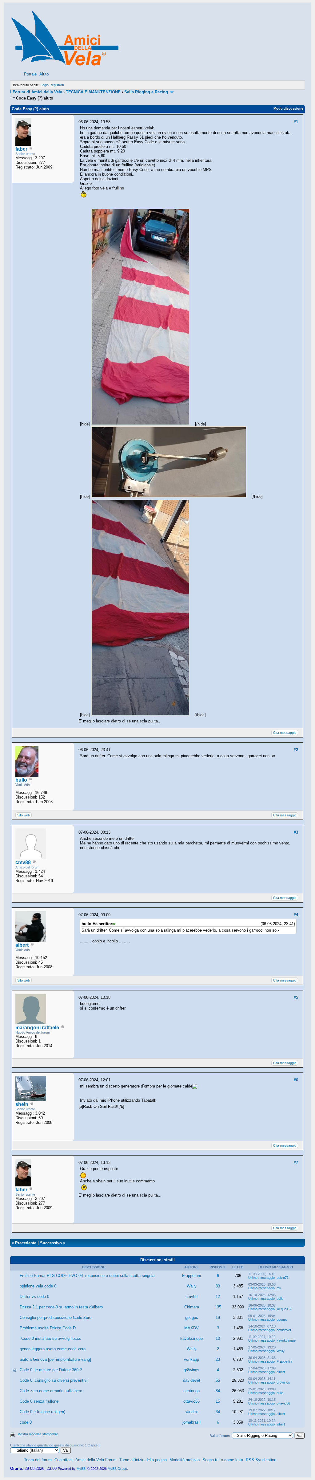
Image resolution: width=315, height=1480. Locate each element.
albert (22, 945)
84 (218, 1391)
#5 (296, 997)
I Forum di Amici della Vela (36, 92)
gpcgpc (191, 1317)
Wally (192, 1286)
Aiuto (44, 74)
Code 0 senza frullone (39, 1401)
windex (191, 1411)
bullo (21, 780)
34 (218, 1411)
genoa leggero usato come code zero (53, 1349)
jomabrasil (191, 1422)
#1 (296, 122)
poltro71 (283, 1277)
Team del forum (38, 1460)
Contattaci (63, 1460)
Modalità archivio (184, 1460)
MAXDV (191, 1328)
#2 (296, 749)
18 (218, 1317)
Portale (30, 74)
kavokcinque (191, 1338)
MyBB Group (117, 1468)
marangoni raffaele (37, 1027)
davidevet (284, 1330)
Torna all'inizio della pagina (143, 1460)
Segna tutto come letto (222, 1460)
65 (218, 1380)
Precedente (25, 1243)
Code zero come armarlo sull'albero (51, 1391)
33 (218, 1286)
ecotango (191, 1391)
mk (279, 1288)
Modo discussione (288, 108)
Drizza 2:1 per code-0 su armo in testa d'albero (61, 1307)
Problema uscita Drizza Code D (48, 1328)
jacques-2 (284, 1309)
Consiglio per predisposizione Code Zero (55, 1317)
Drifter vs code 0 (34, 1296)
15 (218, 1401)
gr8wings (191, 1370)
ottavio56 (191, 1401)
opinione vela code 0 (38, 1286)
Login (45, 85)
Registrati (57, 85)
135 (218, 1307)
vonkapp (191, 1359)
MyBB (81, 1468)
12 (218, 1296)
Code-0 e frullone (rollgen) (42, 1411)
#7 (296, 1162)
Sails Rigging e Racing (146, 92)
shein (21, 1104)
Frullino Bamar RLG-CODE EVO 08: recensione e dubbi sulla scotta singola (87, 1275)
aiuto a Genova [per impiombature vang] (55, 1359)
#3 (296, 832)
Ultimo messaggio (261, 1277)
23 (218, 1359)
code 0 (26, 1422)
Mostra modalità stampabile (38, 1434)
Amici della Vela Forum (96, 1460)
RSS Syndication (261, 1460)
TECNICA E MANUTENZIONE (93, 92)
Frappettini (191, 1275)
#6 (296, 1080)
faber (21, 149)
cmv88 (23, 862)
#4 (296, 915)
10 (218, 1338)
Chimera (191, 1307)
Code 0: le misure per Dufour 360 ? (51, 1370)
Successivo (51, 1243)
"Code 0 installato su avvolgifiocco (50, 1338)
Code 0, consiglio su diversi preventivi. (54, 1380)
